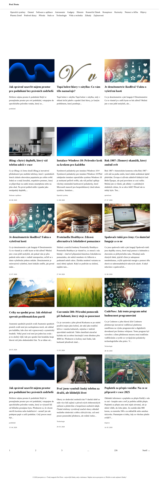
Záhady (88, 15)
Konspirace (107, 12)
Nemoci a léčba (131, 12)
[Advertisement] (79, 34)
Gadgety (70, 12)
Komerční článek (93, 12)
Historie (80, 12)
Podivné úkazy (30, 15)
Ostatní (31, 12)
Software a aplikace (44, 12)
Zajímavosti (99, 15)
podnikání (12, 109)
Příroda (42, 15)
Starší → (146, 450)
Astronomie (60, 12)
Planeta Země (16, 15)
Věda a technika (76, 15)
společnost (108, 195)
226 (115, 450)
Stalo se (50, 15)
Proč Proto (14, 4)
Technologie (61, 15)
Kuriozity (118, 12)
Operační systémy (17, 12)
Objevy (143, 12)
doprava (107, 423)
